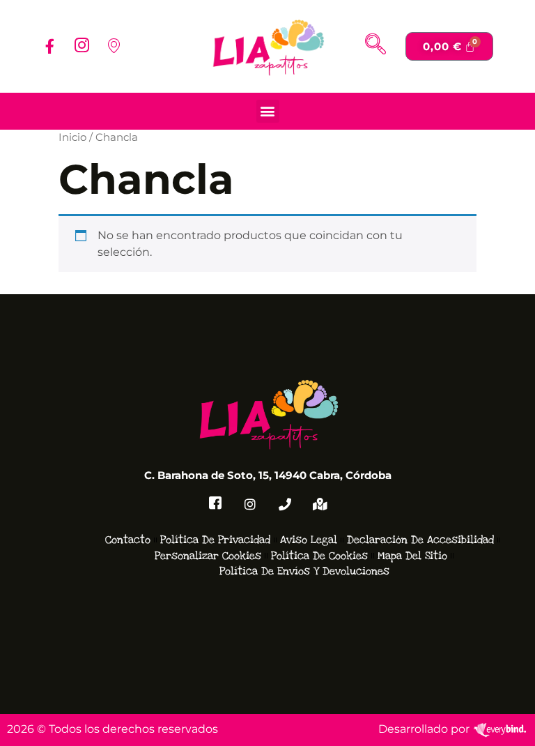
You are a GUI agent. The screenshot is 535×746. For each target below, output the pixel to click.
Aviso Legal (308, 540)
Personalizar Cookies (208, 556)
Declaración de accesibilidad (420, 540)
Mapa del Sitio (412, 556)
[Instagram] (81, 46)
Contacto (127, 540)
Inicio (72, 137)
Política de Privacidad (215, 540)
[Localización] (319, 504)
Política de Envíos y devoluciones (304, 571)
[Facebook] (49, 46)
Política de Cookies (319, 556)
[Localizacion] (113, 46)
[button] (375, 46)
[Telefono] (284, 504)
